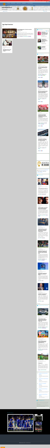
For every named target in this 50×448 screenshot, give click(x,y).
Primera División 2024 (44, 194)
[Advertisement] (25, 17)
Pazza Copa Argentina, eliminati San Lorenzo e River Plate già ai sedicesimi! (42, 68)
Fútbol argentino (43, 237)
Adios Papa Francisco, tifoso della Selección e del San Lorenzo (7, 50)
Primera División (13, 3)
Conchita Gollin (41, 373)
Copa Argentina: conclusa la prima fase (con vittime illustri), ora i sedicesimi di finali (42, 140)
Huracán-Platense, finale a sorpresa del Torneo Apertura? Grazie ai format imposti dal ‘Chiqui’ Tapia (42, 320)
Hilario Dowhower (41, 378)
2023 (38, 194)
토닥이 (40, 383)
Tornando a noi (40, 363)
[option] (43, 34)
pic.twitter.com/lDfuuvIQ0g (42, 170)
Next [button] (41, 414)
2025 (38, 237)
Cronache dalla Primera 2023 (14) (43, 188)
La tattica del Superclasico (43, 39)
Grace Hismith (40, 388)
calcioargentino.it (7, 7)
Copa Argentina (24, 3)
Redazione (5, 46)
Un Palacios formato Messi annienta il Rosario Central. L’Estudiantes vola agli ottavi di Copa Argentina (42, 115)
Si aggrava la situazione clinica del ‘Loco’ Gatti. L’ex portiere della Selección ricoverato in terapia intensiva (42, 230)
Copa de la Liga (18, 3)
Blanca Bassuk (40, 394)
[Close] (49, 0)
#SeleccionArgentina (46, 169)
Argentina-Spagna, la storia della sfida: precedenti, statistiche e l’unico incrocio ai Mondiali (43, 208)
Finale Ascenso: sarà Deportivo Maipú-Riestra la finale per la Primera (42, 274)
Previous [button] (36, 414)
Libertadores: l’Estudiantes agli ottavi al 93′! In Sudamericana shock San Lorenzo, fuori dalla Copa (42, 252)
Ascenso (42, 280)
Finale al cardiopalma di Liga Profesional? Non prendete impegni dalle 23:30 (42, 342)
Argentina (40, 74)
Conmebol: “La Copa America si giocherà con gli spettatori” (42, 294)
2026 (38, 74)
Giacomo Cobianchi (41, 338)
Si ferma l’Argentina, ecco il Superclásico (44, 47)
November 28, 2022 (39, 172)
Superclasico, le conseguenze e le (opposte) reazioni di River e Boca (45, 33)
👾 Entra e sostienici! (30, 3)
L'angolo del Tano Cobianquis (43, 369)
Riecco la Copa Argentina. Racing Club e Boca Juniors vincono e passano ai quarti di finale (43, 92)
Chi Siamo (8, 3)
